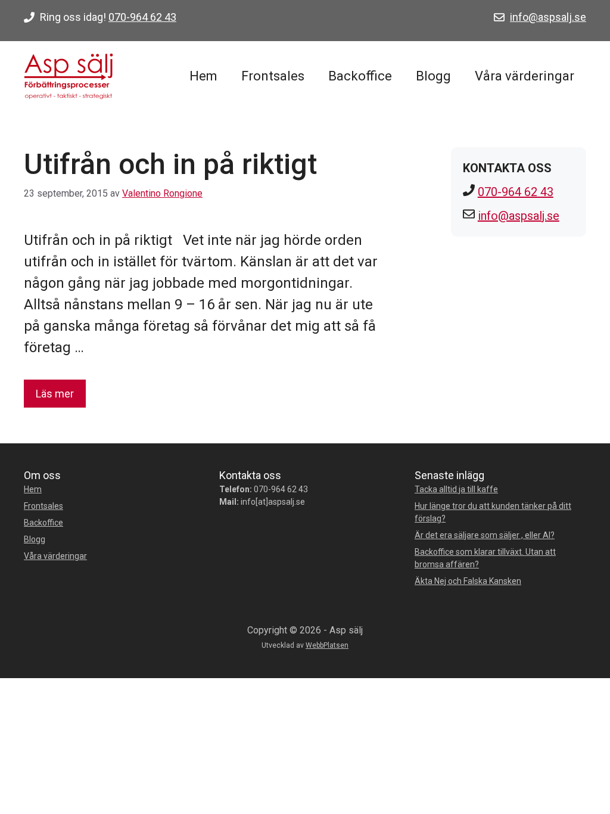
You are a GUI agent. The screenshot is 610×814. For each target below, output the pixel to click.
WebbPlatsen (327, 645)
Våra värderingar (524, 76)
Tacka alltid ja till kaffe (456, 489)
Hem (203, 76)
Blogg (433, 76)
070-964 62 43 (142, 17)
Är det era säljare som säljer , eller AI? (485, 535)
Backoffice (360, 76)
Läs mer (55, 393)
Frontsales (272, 76)
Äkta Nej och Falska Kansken (468, 581)
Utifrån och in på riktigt (170, 164)
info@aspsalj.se (548, 17)
